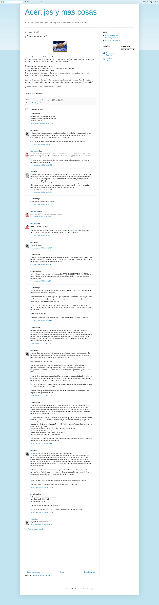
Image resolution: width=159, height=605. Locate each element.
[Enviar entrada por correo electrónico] (47, 100)
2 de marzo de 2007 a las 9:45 (40, 235)
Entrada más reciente (32, 572)
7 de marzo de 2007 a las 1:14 (40, 281)
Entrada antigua (89, 572)
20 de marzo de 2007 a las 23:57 (41, 525)
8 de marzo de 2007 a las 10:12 (41, 321)
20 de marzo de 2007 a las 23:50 (41, 512)
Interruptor (34, 151)
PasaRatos (73, 231)
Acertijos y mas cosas (61, 12)
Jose (32, 130)
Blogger (91, 589)
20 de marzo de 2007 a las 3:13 (41, 443)
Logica (40, 103)
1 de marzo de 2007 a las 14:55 (41, 165)
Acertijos (34, 103)
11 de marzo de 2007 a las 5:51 (41, 343)
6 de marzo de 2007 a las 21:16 (41, 264)
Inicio (62, 572)
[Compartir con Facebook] (59, 100)
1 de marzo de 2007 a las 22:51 (41, 204)
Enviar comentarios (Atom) (43, 575)
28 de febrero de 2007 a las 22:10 (41, 123)
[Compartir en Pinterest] (61, 100)
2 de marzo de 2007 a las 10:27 (41, 248)
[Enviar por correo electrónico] (52, 100)
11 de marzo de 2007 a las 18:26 (41, 396)
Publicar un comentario (36, 529)
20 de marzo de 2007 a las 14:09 (41, 487)
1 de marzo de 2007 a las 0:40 (40, 144)
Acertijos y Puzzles (111, 35)
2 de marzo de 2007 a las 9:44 (40, 217)
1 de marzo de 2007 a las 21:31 (41, 192)
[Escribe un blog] (54, 100)
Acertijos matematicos (112, 40)
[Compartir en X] (56, 100)
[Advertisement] (60, 550)
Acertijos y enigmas (111, 38)
